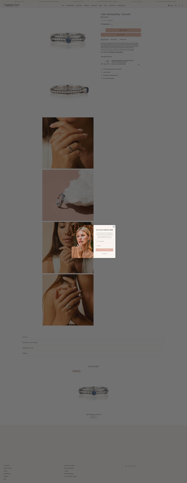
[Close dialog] (114, 226)
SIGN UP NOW (104, 250)
